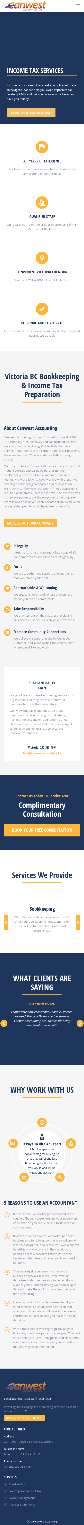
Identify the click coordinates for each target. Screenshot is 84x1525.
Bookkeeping (16, 1484)
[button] (6, 922)
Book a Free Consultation (31, 112)
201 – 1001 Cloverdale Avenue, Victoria (28, 1441)
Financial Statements (21, 1505)
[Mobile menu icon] (77, 6)
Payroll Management (21, 1498)
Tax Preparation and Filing (24, 1491)
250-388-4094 (23, 1466)
